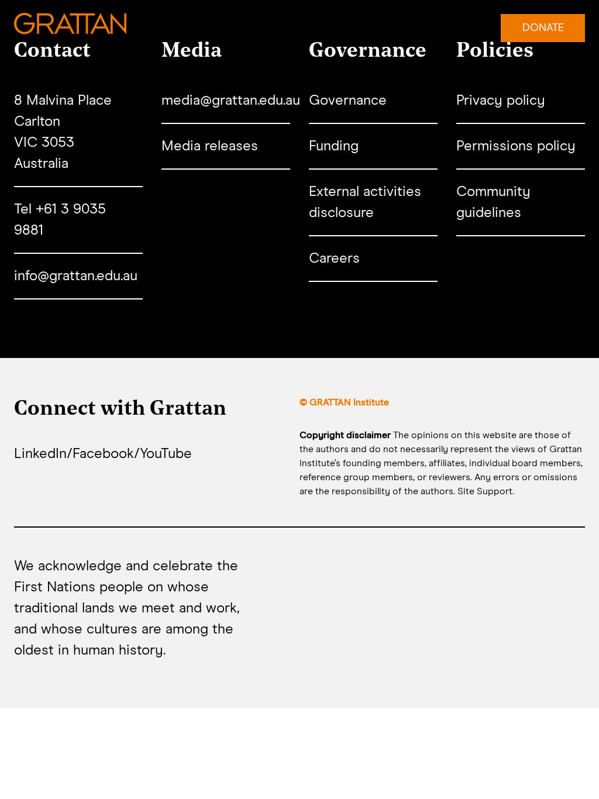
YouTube (166, 454)
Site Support (484, 491)
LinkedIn (40, 454)
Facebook (103, 454)
